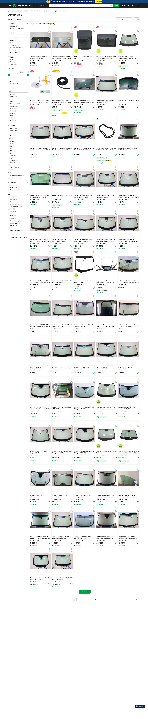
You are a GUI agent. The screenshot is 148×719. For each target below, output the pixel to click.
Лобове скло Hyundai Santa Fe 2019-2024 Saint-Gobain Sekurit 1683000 (62, 367)
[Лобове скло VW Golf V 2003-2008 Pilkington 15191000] (106, 349)
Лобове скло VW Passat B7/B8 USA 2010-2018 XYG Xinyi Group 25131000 (84, 149)
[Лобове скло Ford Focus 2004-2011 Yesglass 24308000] (40, 434)
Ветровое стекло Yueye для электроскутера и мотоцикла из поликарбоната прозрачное (105, 281)
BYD (12, 118)
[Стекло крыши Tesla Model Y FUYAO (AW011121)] (84, 39)
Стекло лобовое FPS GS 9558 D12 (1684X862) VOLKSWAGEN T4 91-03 (40, 325)
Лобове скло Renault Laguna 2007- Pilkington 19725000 (40, 367)
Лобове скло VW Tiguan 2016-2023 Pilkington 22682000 (62, 452)
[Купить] (49, 63)
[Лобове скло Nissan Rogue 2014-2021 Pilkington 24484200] (84, 178)
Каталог (43, 5)
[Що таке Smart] (54, 24)
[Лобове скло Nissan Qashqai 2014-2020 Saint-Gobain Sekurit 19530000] (40, 222)
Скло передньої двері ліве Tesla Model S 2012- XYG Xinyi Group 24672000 (127, 496)
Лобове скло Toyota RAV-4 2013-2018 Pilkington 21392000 (61, 240)
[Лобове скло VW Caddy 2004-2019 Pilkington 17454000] (62, 264)
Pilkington (14, 52)
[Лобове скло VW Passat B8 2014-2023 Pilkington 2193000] (128, 349)
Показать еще (12, 64)
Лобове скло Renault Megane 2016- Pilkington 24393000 (84, 452)
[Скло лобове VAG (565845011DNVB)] (128, 83)
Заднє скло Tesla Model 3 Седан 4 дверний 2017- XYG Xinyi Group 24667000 (105, 326)
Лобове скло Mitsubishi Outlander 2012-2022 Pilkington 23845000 (127, 149)
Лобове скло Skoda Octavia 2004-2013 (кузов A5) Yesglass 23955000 (128, 325)
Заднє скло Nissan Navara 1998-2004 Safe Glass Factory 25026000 (62, 57)
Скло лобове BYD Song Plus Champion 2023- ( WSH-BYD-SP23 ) (128, 57)
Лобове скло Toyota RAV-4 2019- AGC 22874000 (61, 496)
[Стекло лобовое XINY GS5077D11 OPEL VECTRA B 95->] (62, 390)
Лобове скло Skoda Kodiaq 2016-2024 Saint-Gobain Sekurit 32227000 (128, 281)
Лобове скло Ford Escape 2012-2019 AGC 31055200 (40, 496)
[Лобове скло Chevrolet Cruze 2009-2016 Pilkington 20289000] (84, 349)
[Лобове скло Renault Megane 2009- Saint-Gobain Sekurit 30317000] (62, 131)
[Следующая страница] (136, 599)
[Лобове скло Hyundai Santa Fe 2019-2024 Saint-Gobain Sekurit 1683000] (62, 349)
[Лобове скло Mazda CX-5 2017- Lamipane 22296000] (128, 390)
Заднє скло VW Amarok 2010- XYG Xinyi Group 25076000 (40, 57)
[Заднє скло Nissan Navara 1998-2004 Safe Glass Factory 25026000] (62, 39)
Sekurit (13, 40)
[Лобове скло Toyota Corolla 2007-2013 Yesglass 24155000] (62, 519)
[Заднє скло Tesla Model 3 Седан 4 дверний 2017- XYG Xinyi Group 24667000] (106, 308)
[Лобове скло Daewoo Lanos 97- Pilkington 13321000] (106, 83)
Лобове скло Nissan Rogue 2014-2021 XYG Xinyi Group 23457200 (105, 496)
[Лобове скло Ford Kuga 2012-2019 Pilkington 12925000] (40, 561)
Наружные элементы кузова (50, 11)
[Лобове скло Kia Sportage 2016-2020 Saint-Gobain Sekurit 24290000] (40, 264)
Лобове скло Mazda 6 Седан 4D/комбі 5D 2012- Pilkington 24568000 (40, 408)
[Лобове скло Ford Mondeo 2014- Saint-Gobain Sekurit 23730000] (106, 519)
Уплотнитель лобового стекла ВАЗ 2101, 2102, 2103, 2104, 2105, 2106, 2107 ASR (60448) (106, 149)
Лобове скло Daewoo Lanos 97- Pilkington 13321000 (105, 101)
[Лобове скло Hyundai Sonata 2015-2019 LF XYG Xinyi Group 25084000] (40, 519)
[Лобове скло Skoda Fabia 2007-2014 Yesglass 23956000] (62, 308)
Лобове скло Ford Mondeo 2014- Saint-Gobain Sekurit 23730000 (105, 537)
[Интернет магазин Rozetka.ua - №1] (23, 5)
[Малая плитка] (138, 19)
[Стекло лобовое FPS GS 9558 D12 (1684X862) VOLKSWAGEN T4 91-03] (40, 308)
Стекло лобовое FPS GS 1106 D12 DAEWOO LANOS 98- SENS (39, 196)
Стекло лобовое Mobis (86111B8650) (62, 195)
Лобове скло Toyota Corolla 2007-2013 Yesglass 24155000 (61, 537)
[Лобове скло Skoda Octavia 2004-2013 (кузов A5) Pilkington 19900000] (128, 178)
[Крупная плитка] (134, 19)
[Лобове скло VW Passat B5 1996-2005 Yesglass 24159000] (84, 519)
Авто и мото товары (16, 11)
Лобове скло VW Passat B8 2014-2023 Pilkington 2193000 (127, 367)
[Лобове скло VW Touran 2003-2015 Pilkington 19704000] (62, 561)
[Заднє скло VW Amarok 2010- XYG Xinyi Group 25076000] (40, 39)
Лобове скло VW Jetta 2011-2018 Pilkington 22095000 (105, 196)
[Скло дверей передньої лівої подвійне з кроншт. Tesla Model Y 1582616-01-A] (84, 83)
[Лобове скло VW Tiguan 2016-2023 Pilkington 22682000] (62, 434)
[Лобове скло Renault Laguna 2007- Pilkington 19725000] (40, 349)
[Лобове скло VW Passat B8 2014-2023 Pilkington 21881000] (84, 222)
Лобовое (14, 225)
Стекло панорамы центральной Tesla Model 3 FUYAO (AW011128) (106, 57)
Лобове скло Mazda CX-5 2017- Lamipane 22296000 (127, 408)
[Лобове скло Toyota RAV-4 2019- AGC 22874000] (62, 478)
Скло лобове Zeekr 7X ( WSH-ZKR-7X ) (106, 452)
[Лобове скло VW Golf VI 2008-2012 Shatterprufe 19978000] (84, 478)
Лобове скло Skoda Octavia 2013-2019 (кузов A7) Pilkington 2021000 (40, 149)
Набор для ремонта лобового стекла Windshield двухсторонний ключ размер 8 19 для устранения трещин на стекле (40, 101)
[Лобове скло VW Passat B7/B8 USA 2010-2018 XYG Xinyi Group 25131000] (84, 131)
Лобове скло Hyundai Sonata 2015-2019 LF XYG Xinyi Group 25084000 (40, 537)
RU (122, 5)
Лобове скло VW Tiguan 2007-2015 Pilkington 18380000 (84, 408)
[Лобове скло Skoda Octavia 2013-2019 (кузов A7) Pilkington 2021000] (40, 131)
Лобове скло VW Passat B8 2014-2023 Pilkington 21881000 (83, 240)
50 (95, 599)
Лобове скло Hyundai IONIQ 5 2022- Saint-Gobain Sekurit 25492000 (106, 240)
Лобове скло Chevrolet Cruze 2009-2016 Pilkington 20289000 (84, 367)
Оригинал (14, 130)
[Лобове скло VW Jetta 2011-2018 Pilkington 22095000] (106, 178)
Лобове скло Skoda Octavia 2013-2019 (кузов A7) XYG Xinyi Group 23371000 (127, 240)
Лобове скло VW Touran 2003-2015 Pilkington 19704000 (62, 578)
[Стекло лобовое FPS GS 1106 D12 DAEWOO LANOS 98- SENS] (40, 178)
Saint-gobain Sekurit (17, 47)
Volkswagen (14, 45)
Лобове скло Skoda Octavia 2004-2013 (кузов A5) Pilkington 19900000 (128, 196)
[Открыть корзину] (138, 5)
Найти (116, 5)
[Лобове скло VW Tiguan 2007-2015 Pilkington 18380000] (84, 390)
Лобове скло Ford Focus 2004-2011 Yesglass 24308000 (40, 452)
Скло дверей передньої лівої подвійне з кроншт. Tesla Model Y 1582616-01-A (83, 101)
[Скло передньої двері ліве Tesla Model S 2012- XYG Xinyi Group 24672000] (128, 478)
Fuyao (13, 50)
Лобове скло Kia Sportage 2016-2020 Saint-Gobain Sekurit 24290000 (40, 281)
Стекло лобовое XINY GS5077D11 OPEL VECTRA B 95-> (61, 408)
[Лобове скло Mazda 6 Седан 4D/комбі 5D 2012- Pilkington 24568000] (40, 390)
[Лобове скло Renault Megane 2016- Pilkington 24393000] (84, 434)
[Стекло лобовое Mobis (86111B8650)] (62, 178)
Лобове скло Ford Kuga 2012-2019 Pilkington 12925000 (39, 578)
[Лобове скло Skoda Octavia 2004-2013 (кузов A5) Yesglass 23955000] (128, 308)
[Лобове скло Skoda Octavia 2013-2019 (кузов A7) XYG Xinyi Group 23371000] (128, 222)
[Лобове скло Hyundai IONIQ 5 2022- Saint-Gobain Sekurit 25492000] (106, 222)
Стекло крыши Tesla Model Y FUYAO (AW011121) (84, 57)
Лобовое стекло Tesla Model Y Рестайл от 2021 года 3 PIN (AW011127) (82, 281)
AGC (12, 57)
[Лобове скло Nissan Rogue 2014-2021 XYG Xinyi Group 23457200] (106, 478)
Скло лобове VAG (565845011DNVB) (128, 100)
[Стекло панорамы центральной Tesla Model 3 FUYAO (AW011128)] (106, 39)
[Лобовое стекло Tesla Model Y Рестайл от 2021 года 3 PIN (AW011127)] (84, 264)
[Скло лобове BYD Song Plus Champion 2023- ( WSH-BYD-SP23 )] (128, 39)
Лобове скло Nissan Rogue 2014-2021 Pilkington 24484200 (83, 196)
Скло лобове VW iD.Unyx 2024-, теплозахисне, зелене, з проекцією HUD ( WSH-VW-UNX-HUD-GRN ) (106, 408)
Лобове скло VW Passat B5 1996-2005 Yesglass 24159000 (83, 537)
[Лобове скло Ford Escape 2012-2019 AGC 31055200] (40, 478)
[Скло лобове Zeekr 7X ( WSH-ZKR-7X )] (106, 434)
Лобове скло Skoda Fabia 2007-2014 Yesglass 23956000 (62, 325)
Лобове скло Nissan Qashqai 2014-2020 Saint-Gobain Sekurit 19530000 (40, 240)
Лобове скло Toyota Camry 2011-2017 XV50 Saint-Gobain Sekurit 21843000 (127, 537)
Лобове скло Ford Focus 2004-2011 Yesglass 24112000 (84, 325)
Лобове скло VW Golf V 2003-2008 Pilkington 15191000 (106, 367)
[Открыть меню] (10, 5)
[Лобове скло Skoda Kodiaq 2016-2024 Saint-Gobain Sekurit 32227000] (128, 264)
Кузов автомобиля (36, 11)
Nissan (13, 62)
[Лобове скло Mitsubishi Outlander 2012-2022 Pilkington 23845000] (128, 131)
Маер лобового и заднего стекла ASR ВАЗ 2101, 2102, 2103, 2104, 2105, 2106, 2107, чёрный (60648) (61, 101)
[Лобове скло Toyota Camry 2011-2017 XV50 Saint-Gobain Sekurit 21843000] (128, 519)
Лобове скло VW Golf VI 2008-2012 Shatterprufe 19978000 (84, 496)
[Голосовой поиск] (111, 5)
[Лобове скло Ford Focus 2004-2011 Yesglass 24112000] (84, 308)
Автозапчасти (26, 11)
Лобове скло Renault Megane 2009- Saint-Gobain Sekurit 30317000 (62, 149)
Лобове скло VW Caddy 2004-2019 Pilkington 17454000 (62, 281)
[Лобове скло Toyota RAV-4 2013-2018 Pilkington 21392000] (62, 222)
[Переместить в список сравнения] (49, 31)
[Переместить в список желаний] (49, 27)
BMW (13, 113)
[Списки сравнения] (133, 5)
